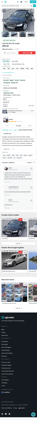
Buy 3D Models (5, 338)
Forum (3, 385)
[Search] (34, 5)
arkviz (11, 119)
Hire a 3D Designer (6, 347)
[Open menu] (2, 1)
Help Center (4, 335)
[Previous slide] (3, 20)
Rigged (11, 80)
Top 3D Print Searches (7, 374)
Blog (2, 329)
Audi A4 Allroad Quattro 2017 (8, 271)
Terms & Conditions (6, 408)
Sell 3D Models (5, 359)
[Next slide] (33, 20)
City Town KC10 (32, 271)
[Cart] (21, 1)
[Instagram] (9, 414)
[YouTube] (6, 414)
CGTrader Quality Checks (8, 72)
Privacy (15, 408)
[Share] (29, 56)
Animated (6, 80)
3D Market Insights (6, 365)
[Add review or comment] (33, 162)
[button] (31, 5)
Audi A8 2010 (32, 238)
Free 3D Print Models (6, 353)
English (21, 408)
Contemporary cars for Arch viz (9, 303)
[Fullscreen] (3, 10)
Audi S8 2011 (5, 238)
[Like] (7, 56)
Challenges (4, 383)
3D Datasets (4, 344)
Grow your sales (5, 362)
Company (3, 326)
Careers (3, 332)
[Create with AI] (17, 1)
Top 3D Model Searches (7, 371)
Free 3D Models (5, 350)
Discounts (4, 356)
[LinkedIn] (2, 414)
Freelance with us (6, 368)
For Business (4, 341)
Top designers (5, 380)
